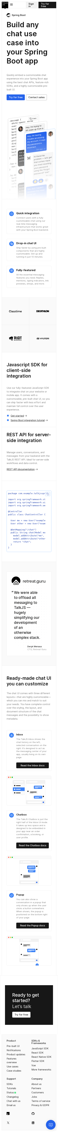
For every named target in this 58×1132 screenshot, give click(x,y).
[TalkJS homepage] (5, 5)
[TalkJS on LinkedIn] (33, 1122)
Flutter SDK (37, 1061)
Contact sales (36, 97)
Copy (35, 118)
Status (10, 1092)
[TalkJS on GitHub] (33, 1113)
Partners (36, 1088)
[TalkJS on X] (8, 1122)
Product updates (16, 1054)
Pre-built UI (13, 1046)
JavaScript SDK (39, 1048)
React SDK (37, 1052)
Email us (11, 1105)
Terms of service (40, 1101)
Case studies (14, 1070)
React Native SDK (41, 1056)
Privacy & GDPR (40, 1105)
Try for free (45, 5)
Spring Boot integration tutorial (28, 420)
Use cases (12, 1066)
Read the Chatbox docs (32, 845)
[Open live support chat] (51, 1125)
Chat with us (13, 1101)
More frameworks (41, 1069)
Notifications (14, 1050)
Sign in (31, 5)
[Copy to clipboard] (47, 494)
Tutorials (11, 1088)
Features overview (12, 1060)
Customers (37, 1092)
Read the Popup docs (32, 925)
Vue (33, 1065)
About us (36, 1084)
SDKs (10, 1084)
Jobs (34, 1096)
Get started (17, 415)
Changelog (13, 1096)
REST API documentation (21, 469)
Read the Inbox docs (32, 765)
